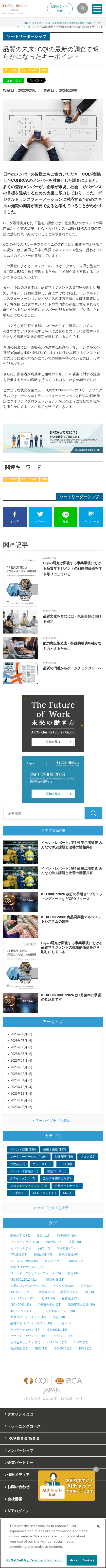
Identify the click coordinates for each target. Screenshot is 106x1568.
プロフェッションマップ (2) (28, 1186)
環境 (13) (41, 1348)
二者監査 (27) (45, 1292)
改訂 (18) (59, 1317)
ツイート (40, 521)
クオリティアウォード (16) (28, 1336)
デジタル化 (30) (63, 1286)
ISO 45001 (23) (20, 1304)
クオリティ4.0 (29, 70)
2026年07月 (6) (21, 1041)
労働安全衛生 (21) (49, 1304)
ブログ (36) (87, 1156)
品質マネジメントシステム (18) (31, 1323)
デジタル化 (11, 70)
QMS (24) (48, 1298)
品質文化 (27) (69, 1292)
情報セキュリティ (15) (25, 1342)
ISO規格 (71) (18, 1254)
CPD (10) (65, 1164)
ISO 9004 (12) (63, 1348)
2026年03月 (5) (21, 1067)
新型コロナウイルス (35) (26, 1267)
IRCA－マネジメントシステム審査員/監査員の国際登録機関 (54, 22)
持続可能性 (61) (69, 1254)
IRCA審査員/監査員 (23, 1438)
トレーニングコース (24, 1426)
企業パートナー (20, 1462)
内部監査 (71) (66, 1248)
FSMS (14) (81, 1342)
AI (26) (89, 1292)
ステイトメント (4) (22, 1178)
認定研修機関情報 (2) (57, 1178)
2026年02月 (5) (21, 1074)
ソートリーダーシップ (28, 26)
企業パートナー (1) (67, 1186)
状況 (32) (74, 1273)
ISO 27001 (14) (57, 1342)
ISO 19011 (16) (57, 1329)
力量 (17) (65, 1323)
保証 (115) (44, 1235)
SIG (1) (67, 1193)
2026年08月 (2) (21, 1034)
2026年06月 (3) (21, 1047)
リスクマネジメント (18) (58, 1311)
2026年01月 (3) (21, 1080)
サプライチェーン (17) (25, 1329)
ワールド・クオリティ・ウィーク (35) (35, 1273)
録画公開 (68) (43, 1254)
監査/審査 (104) (67, 1235)
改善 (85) (75, 1242)
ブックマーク (91, 521)
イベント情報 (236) (23, 1149)
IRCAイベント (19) (22, 1311)
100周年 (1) (18, 1193)
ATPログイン (18, 1511)
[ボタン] (97, 9)
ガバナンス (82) (20, 1248)
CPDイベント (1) (44, 1193)
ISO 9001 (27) (19, 1292)
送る (65, 521)
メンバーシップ (20, 1450)
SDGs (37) (76, 1261)
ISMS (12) (85, 1348)
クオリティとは (20, 1414)
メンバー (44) (53, 1261)
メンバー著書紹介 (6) (24, 1171)
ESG (44, 70)
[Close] (98, 1526)
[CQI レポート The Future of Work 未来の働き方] (53, 723)
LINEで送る (14, 80)
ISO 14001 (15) (63, 1336)
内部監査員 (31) (53, 1279)
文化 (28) (86, 1286)
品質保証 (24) (71, 1298)
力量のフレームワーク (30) (28, 1286)
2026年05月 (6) (21, 1054)
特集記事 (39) (64, 1156)
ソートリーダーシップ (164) (29, 1156)
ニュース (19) (42, 1164)
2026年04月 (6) (21, 1060)
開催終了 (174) (20, 1235)
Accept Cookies (82, 1560)
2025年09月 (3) (21, 1107)
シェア (15, 521)
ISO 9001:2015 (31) (23, 1279)
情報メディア (93, 22)
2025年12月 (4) (21, 1087)
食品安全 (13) (19, 1348)
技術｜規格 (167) (54, 1149)
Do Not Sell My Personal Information (34, 1560)
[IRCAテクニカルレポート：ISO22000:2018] (53, 779)
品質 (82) (44, 1248)
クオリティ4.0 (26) (22, 1298)
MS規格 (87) (54, 1242)
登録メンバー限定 (60, 9)
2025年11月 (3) (21, 1093)
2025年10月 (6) (21, 1100)
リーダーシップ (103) (24, 1242)
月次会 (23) (17, 1164)
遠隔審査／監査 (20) (81, 1304)
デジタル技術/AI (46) (24, 1261)
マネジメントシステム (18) (28, 1317)
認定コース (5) (56, 1171)
